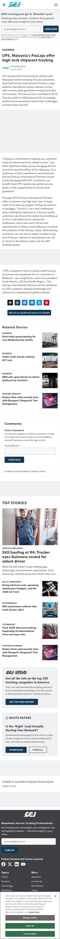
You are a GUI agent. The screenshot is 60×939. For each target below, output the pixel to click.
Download (16, 749)
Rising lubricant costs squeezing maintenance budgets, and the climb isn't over (20, 588)
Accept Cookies (30, 934)
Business (8, 49)
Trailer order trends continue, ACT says (18, 358)
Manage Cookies (30, 918)
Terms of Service (7, 39)
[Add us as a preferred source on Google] (17, 302)
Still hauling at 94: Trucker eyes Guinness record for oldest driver (26, 557)
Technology (8, 624)
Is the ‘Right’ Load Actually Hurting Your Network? (25, 728)
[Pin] (46, 302)
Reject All (30, 926)
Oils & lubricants (11, 582)
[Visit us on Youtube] (23, 863)
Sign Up (9, 850)
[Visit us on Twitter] (10, 863)
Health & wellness (12, 548)
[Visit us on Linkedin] (17, 863)
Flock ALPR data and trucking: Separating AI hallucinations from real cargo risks (19, 631)
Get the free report (21, 701)
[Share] (24, 302)
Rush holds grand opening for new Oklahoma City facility (19, 338)
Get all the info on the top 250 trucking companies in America (27, 680)
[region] (30, 915)
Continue (14, 459)
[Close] (55, 896)
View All (38, 749)
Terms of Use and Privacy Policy (44, 35)
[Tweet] (39, 302)
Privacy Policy (46, 37)
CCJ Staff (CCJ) (18, 66)
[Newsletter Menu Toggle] (56, 4)
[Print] (10, 302)
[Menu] (4, 4)
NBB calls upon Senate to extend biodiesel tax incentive (20, 378)
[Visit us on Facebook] (3, 863)
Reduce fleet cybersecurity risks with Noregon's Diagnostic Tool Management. (20, 400)
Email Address (12, 445)
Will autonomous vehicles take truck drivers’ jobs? (19, 608)
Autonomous (9, 603)
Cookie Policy (33, 912)
